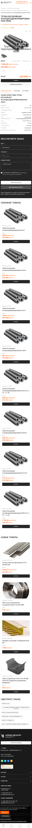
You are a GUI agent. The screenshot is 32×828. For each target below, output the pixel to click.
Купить (16, 241)
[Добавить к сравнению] (26, 31)
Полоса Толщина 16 (8, 720)
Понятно (5, 812)
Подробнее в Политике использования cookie (13, 821)
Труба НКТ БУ (6, 703)
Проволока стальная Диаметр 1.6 (12, 716)
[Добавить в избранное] (30, 31)
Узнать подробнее (5, 819)
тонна (4, 71)
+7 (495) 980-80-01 (21, 1)
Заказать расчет (16, 182)
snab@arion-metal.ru (8, 802)
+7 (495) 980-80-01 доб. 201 (9, 801)
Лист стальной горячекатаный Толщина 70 (15, 724)
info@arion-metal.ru (22, 3)
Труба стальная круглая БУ (10, 712)
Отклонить (5, 816)
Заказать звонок (16, 742)
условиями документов (14, 174)
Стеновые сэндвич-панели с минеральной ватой (16, 708)
